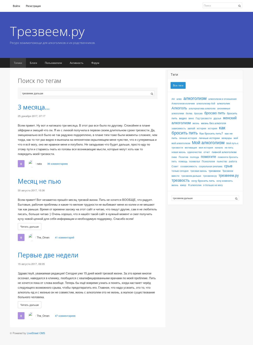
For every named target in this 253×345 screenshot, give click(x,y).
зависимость (179, 128)
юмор (183, 185)
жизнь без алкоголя (213, 123)
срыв (228, 165)
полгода (194, 157)
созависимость (188, 166)
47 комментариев (65, 316)
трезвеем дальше (191, 175)
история (212, 128)
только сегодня (180, 170)
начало (219, 147)
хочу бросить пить (203, 180)
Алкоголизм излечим (183, 103)
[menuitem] (16, 6)
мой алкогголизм (181, 143)
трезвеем (215, 171)
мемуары (227, 138)
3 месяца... (34, 107)
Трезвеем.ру (47, 31)
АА (173, 98)
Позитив (183, 157)
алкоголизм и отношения (222, 98)
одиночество (194, 152)
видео (183, 118)
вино (191, 118)
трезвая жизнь (198, 170)
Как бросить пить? (211, 133)
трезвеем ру (210, 175)
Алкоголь (179, 107)
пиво (174, 157)
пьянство (222, 161)
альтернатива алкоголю (202, 108)
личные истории (209, 138)
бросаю (198, 113)
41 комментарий (64, 237)
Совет (175, 166)
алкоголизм (195, 98)
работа (233, 161)
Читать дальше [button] (29, 226)
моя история (206, 147)
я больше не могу (213, 185)
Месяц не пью (39, 181)
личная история (188, 138)
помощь (182, 161)
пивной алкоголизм (224, 152)
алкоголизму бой (205, 103)
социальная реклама (210, 166)
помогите (208, 156)
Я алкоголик (194, 185)
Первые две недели (48, 255)
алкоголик (223, 103)
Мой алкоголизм (208, 142)
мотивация (191, 147)
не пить (229, 147)
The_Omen (43, 237)
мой (236, 138)
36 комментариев (57, 163)
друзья (217, 118)
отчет (207, 152)
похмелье (194, 161)
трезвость (181, 180)
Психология (208, 161)
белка (189, 113)
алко (179, 98)
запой (191, 128)
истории (201, 128)
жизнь (196, 123)
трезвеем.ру (229, 175)
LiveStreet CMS (36, 333)
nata (39, 163)
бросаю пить (214, 112)
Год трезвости (204, 118)
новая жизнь (179, 152)
